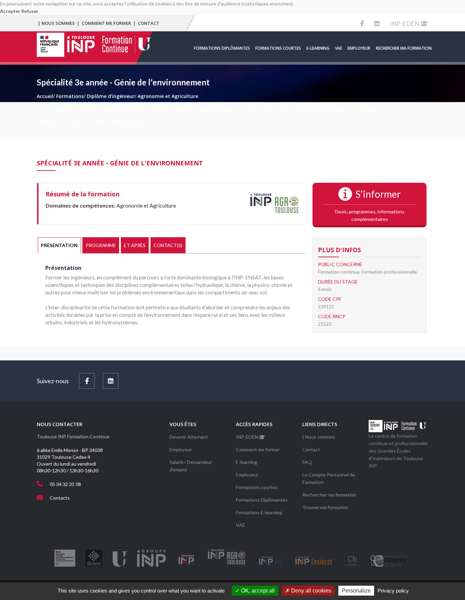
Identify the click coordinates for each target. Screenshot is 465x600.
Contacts (60, 498)
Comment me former (106, 23)
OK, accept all (257, 591)
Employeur (359, 48)
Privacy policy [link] (393, 591)
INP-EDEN (405, 23)
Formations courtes (278, 48)
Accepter (10, 11)
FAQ (307, 462)
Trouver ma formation (325, 507)
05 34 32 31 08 (65, 484)
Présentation (59, 245)
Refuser (29, 11)
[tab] (59, 245)
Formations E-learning (259, 512)
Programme (101, 245)
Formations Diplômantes (222, 48)
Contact (148, 23)
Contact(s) (168, 245)
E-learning (318, 48)
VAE (338, 48)
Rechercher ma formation (404, 48)
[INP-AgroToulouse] (274, 203)
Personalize (356, 591)
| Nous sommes (56, 23)
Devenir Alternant (189, 437)
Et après (135, 245)
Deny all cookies (310, 591)
